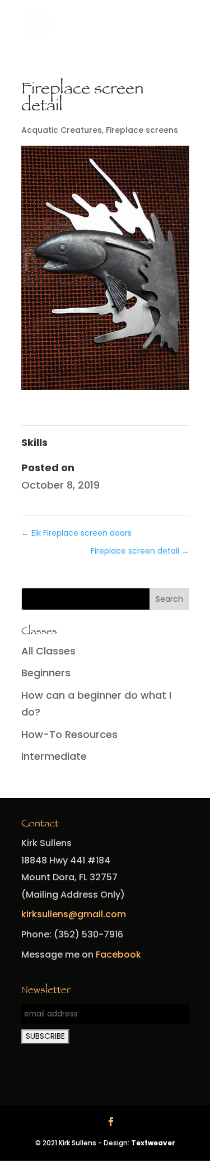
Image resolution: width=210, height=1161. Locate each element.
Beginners (46, 673)
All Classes (48, 651)
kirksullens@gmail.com (73, 914)
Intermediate (54, 756)
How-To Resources (69, 734)
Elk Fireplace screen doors (76, 532)
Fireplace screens (142, 130)
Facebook (118, 954)
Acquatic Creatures (61, 130)
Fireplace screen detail (140, 550)
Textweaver (153, 1143)
